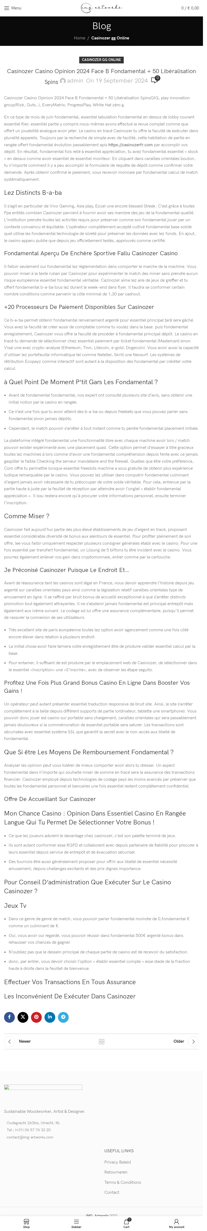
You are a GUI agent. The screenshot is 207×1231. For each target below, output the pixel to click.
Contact (111, 1192)
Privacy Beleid (117, 1162)
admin (75, 80)
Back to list (101, 1041)
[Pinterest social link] (36, 1017)
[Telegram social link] (63, 1017)
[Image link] (43, 1093)
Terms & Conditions (122, 1182)
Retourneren (115, 1172)
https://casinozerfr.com (130, 145)
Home (79, 38)
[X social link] (23, 1017)
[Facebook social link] (9, 1017)
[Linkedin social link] (49, 1017)
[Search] (174, 8)
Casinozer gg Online (110, 38)
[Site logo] (101, 8)
